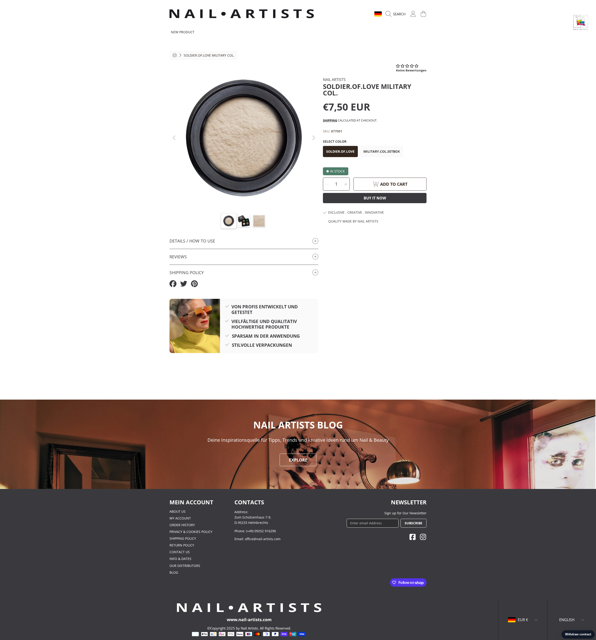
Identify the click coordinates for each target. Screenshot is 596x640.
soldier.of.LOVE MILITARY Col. (209, 55)
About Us (177, 511)
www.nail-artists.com (249, 619)
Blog (173, 572)
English (362, 14)
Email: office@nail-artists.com (257, 539)
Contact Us (179, 552)
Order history (182, 525)
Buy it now (375, 198)
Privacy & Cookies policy (190, 531)
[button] (397, 14)
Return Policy (181, 545)
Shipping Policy (182, 538)
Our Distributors (184, 565)
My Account (180, 518)
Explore (298, 460)
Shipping (330, 120)
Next (313, 138)
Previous (174, 138)
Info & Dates (180, 558)
